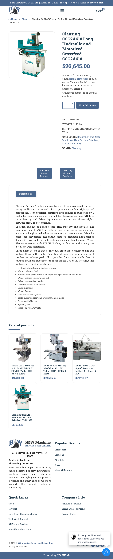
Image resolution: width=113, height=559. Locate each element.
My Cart (13, 508)
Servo (57, 465)
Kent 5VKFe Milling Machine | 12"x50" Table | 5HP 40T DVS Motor (54, 369)
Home (14, 19)
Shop (24, 19)
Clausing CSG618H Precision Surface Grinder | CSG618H (21, 417)
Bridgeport (60, 449)
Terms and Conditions (73, 508)
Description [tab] (26, 193)
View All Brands (63, 470)
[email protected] (78, 78)
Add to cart (89, 105)
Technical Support (18, 519)
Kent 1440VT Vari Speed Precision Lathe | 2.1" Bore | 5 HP (85, 369)
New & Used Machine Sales (23, 513)
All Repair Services (18, 524)
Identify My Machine (20, 529)
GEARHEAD (63, 555)
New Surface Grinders (86, 140)
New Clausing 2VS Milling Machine (30, 2)
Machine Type (86, 136)
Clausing (76, 148)
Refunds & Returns (71, 503)
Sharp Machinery (72, 143)
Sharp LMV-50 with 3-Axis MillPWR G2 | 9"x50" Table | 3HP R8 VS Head (22, 369)
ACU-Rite (59, 459)
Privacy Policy (69, 513)
